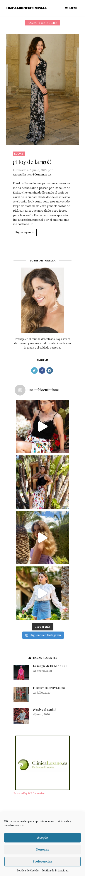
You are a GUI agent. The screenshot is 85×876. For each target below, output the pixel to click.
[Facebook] (42, 370)
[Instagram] (49, 370)
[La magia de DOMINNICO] (21, 672)
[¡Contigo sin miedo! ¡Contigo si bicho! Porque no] (42, 482)
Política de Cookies (28, 870)
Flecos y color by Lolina (49, 687)
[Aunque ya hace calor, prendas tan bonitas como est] (42, 593)
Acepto (42, 837)
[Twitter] (34, 370)
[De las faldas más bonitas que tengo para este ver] (42, 426)
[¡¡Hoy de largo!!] (42, 89)
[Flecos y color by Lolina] (21, 694)
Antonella (19, 174)
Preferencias (42, 861)
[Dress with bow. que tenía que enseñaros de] (42, 537)
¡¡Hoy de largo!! (32, 161)
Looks (18, 153)
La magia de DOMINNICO (49, 666)
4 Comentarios (41, 174)
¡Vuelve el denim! (44, 709)
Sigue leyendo (24, 232)
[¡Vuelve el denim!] (21, 716)
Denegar (42, 849)
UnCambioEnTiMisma (26, 8)
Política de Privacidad (55, 870)
